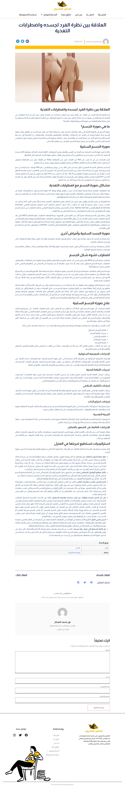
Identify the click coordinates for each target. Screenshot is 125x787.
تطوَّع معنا (66, 14)
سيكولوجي (67, 593)
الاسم (107, 677)
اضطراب (80, 597)
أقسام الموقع (50, 14)
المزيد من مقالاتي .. (62, 629)
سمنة (55, 597)
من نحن (78, 14)
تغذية (71, 597)
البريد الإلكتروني (105, 686)
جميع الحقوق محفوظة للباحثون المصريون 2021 (62, 784)
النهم (75, 597)
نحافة (43, 597)
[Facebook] (26, 735)
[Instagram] (14, 735)
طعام (51, 597)
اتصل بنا (90, 14)
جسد (67, 597)
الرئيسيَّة (102, 14)
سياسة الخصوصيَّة (28, 14)
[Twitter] (20, 735)
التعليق (107, 650)
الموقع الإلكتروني (105, 696)
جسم (63, 597)
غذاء (47, 597)
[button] (27, 41)
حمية (59, 597)
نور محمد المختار (74, 553)
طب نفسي (58, 593)
